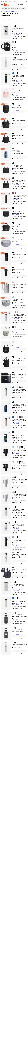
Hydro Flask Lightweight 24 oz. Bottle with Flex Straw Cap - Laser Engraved (19, 196)
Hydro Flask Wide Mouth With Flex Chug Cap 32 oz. (19, 524)
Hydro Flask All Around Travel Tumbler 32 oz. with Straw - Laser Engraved (19, 450)
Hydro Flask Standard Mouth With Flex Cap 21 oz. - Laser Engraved (19, 61)
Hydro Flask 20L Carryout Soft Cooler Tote (18, 166)
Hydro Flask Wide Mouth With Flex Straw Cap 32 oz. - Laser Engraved (19, 406)
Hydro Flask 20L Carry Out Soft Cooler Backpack (19, 359)
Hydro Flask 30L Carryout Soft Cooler (18, 225)
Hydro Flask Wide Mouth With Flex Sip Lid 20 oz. (18, 76)
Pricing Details (15, 34)
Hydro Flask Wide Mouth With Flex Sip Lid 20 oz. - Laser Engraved (18, 601)
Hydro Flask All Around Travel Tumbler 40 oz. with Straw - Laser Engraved (19, 496)
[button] (9, 27)
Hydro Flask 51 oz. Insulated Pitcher (19, 285)
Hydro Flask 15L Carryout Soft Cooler (18, 121)
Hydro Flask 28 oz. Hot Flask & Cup (19, 255)
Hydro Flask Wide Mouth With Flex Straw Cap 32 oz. (19, 434)
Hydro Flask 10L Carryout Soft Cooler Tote (18, 181)
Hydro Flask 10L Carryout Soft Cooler (18, 136)
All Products (4, 11)
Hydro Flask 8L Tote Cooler (19, 344)
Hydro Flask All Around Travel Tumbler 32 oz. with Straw (19, 464)
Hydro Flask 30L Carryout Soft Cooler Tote (18, 210)
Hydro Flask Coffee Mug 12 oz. (19, 44)
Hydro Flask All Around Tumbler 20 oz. (18, 29)
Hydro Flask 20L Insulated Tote (19, 91)
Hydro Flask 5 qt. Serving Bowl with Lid (18, 300)
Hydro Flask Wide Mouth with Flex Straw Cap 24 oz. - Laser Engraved (19, 540)
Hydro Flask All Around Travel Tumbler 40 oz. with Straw (19, 480)
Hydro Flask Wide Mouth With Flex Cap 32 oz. (18, 630)
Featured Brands (12, 11)
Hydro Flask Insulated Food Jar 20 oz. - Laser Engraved (19, 375)
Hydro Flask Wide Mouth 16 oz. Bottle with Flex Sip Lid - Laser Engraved (19, 316)
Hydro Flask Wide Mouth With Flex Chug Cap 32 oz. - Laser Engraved (19, 511)
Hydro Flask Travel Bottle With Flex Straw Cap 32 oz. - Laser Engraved (19, 391)
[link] (8, 4)
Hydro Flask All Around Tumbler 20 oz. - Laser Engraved (18, 586)
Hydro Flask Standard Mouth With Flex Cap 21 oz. (19, 645)
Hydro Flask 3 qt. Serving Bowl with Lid (18, 240)
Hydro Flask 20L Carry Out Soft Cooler (19, 570)
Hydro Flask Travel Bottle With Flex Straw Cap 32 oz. (19, 420)
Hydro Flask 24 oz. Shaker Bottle (18, 270)
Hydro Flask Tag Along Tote (19, 329)
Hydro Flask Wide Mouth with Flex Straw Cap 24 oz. (19, 555)
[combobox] (14, 8)
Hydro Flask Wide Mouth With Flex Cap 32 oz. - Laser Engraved (19, 616)
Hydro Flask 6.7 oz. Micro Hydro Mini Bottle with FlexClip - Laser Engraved (19, 152)
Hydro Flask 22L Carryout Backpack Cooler (18, 106)
